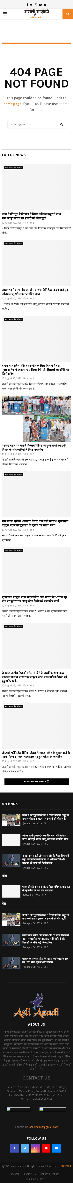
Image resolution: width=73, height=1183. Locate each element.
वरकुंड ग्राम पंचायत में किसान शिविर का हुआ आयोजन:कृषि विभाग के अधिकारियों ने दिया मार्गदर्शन (34, 447)
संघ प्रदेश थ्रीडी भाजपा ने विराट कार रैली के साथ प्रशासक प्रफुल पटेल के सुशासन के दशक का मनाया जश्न (35, 523)
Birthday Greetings (49, 1174)
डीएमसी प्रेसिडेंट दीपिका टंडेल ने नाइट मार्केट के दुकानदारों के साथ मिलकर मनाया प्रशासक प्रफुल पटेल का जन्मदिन (36, 755)
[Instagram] (35, 1148)
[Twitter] (25, 1148)
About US (15, 1174)
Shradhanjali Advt (35, 1179)
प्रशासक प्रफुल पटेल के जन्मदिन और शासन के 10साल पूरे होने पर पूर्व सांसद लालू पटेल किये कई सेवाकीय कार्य (34, 599)
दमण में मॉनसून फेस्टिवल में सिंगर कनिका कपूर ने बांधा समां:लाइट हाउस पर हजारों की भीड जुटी (31, 216)
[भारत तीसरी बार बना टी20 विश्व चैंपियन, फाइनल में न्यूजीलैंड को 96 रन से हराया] (11, 891)
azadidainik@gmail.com (43, 1127)
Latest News (14, 155)
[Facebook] (14, 1148)
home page (12, 104)
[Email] (56, 1148)
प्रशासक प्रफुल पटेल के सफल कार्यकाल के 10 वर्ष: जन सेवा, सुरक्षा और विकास (45, 960)
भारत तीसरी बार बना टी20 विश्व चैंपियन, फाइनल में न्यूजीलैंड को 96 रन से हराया (46, 888)
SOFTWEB (66, 1166)
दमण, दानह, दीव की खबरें (13, 168)
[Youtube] (46, 1148)
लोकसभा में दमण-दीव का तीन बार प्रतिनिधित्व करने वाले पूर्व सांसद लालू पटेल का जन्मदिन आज (35, 292)
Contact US (30, 1174)
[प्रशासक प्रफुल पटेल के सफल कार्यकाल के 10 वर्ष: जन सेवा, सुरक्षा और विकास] (11, 963)
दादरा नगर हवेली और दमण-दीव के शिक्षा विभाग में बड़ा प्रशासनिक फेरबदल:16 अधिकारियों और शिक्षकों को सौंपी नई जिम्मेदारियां (35, 370)
